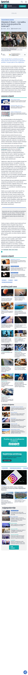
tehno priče (5, 468)
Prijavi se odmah (7, 460)
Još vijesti (12, 547)
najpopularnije (8, 508)
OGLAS (14, 13)
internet (4, 280)
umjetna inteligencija (15, 468)
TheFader (5, 249)
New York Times (13, 249)
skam (16, 280)
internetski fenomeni (7, 282)
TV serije (10, 280)
